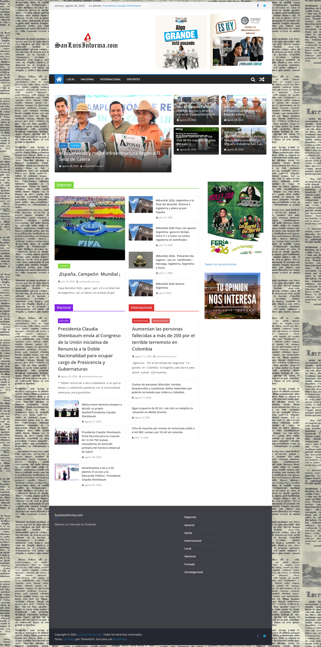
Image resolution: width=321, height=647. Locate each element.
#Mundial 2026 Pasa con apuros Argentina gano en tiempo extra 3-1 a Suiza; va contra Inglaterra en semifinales (176, 221)
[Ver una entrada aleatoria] (261, 79)
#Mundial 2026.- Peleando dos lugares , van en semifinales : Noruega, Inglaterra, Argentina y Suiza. (175, 249)
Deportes (133, 79)
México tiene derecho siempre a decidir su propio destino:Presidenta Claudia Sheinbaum (102, 398)
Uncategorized (160, 308)
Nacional (87, 79)
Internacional (110, 79)
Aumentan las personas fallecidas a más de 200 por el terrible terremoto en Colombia (163, 327)
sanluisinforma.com (103, 153)
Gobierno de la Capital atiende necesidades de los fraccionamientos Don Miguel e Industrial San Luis (243, 138)
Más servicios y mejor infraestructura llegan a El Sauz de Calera (242, 110)
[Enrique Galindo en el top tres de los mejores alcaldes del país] (122, 97)
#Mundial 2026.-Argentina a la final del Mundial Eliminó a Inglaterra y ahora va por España (175, 194)
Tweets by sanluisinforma (220, 252)
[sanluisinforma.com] (59, 79)
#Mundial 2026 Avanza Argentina (170, 273)
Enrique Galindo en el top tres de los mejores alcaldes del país (116, 144)
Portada (84, 133)
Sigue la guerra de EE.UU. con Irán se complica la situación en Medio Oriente (162, 398)
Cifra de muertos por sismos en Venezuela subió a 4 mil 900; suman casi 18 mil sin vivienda (163, 418)
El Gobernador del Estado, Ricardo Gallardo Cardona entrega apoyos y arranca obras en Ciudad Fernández (196, 108)
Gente (188, 521)
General (189, 513)
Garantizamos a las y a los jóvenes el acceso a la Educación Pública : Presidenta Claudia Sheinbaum (101, 461)
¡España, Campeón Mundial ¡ (89, 262)
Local (71, 79)
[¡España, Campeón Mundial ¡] (90, 216)
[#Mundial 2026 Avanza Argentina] (141, 276)
